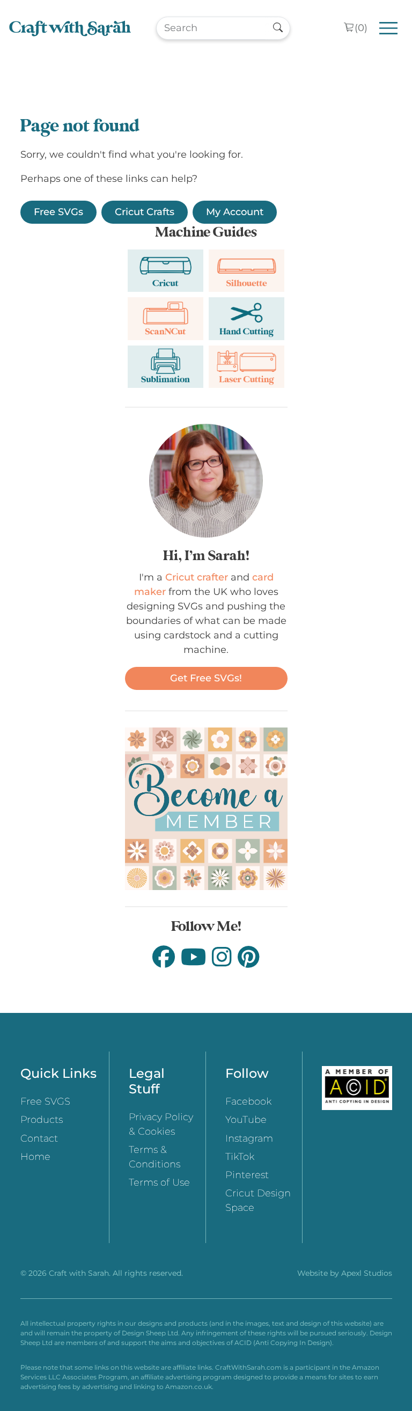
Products (41, 1120)
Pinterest (247, 1175)
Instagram (249, 1138)
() (361, 28)
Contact (39, 1138)
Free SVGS (45, 1101)
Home (35, 1157)
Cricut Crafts (144, 212)
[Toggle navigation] (388, 28)
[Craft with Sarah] (70, 28)
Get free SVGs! (206, 678)
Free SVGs (58, 212)
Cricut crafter (196, 577)
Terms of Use (159, 1182)
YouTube (246, 1120)
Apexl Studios (366, 1273)
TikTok (239, 1157)
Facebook (248, 1101)
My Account (234, 212)
